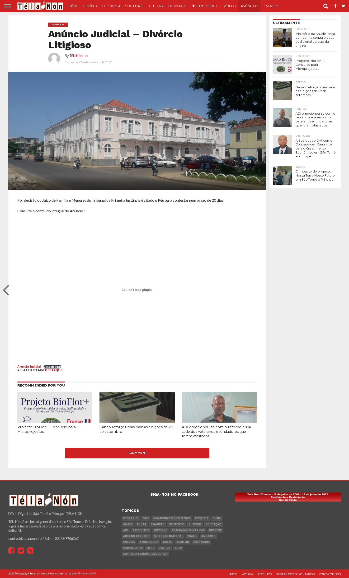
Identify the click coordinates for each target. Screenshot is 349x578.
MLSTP (141, 524)
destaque (53, 370)
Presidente (141, 530)
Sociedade (134, 6)
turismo (182, 542)
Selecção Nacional (168, 536)
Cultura (156, 6)
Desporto (177, 6)
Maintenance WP (85, 573)
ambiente (208, 536)
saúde (127, 524)
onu (146, 518)
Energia (129, 542)
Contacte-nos (330, 574)
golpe (167, 542)
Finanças (157, 524)
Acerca (247, 574)
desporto (176, 524)
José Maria (201, 542)
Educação (213, 524)
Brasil (192, 536)
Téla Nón (76, 56)
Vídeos (230, 6)
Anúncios (249, 6)
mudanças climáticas (188, 530)
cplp (178, 548)
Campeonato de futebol (172, 518)
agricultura (148, 542)
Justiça (164, 548)
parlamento (132, 548)
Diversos (271, 6)
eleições (201, 518)
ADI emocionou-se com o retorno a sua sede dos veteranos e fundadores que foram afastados (216, 431)
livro (151, 548)
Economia (111, 6)
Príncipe (215, 530)
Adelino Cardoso (136, 536)
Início (74, 6)
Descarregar (52, 366)
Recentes (265, 574)
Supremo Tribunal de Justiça (145, 553)
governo (160, 530)
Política (90, 6)
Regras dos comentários (295, 574)
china (216, 518)
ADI (125, 530)
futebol (195, 524)
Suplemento (206, 6)
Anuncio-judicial (29, 366)
